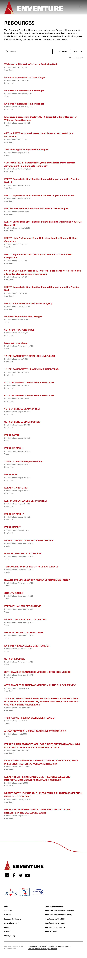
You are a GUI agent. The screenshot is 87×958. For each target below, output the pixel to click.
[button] (80, 7)
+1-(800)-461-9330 (62, 946)
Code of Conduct (51, 931)
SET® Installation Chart (54, 906)
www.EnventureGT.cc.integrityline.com (42, 949)
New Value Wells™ (11, 923)
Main (6, 906)
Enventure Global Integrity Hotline (41, 946)
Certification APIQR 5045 (55, 923)
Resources (8, 915)
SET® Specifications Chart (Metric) (58, 915)
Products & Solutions (12, 919)
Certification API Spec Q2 (55, 927)
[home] (41, 7)
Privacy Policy (9, 936)
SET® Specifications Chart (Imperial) (59, 910)
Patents (7, 931)
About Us (8, 910)
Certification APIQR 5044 (55, 919)
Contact (7, 927)
